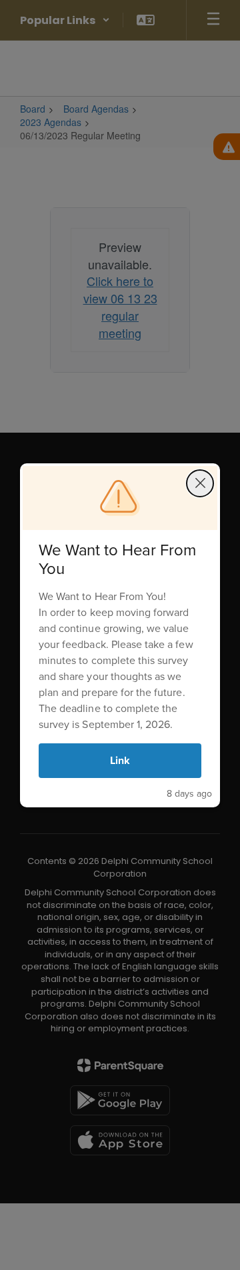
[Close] (200, 483)
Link (120, 760)
